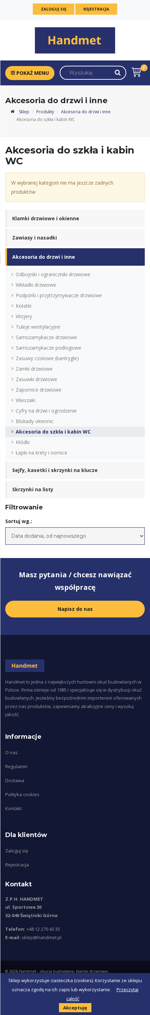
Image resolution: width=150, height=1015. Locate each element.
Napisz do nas (75, 609)
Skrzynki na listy (32, 489)
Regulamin (16, 766)
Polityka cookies (22, 794)
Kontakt (13, 808)
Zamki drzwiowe (34, 368)
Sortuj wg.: (18, 521)
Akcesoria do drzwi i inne (86, 112)
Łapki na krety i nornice (41, 452)
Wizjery (24, 316)
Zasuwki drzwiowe (36, 379)
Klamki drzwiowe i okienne (45, 218)
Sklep (23, 112)
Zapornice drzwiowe (38, 389)
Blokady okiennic (35, 421)
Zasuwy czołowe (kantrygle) (47, 358)
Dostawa (14, 780)
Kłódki (23, 442)
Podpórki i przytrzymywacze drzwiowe (59, 295)
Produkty (45, 112)
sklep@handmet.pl (41, 937)
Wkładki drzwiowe (36, 284)
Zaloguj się (53, 9)
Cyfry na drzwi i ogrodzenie (46, 410)
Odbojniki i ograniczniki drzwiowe (53, 274)
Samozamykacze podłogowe (48, 347)
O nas (11, 752)
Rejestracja (96, 9)
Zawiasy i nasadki (34, 237)
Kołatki (23, 305)
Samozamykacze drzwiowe (46, 337)
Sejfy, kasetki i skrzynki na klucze (55, 470)
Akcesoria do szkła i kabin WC (53, 431)
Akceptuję (75, 1008)
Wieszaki (25, 400)
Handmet (27, 971)
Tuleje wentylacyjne (38, 326)
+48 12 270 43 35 (43, 929)
